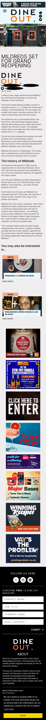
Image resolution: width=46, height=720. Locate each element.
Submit (35, 629)
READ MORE (7, 281)
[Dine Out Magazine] (23, 15)
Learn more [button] (9, 709)
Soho (19, 107)
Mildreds (14, 132)
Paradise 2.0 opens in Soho (19, 275)
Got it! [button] (23, 716)
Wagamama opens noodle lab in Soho (21, 313)
